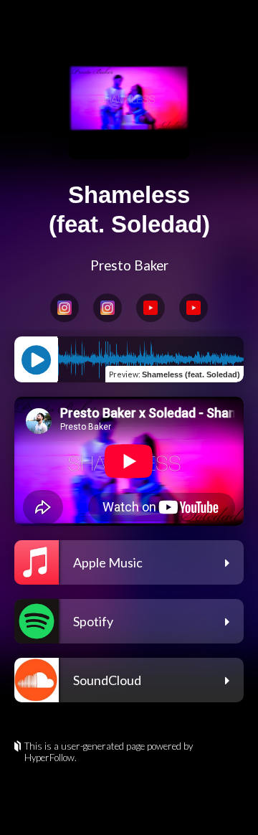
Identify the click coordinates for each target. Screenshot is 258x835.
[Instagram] (64, 307)
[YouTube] (150, 307)
